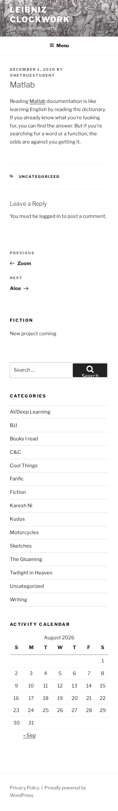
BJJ (13, 425)
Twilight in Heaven (31, 573)
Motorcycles (24, 532)
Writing (18, 600)
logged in (50, 216)
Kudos (17, 519)
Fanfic (17, 479)
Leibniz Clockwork (40, 14)
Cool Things (24, 466)
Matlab (38, 101)
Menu (62, 45)
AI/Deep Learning (30, 412)
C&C (15, 452)
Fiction (18, 492)
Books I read (24, 439)
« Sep (29, 735)
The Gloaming (26, 559)
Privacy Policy (24, 787)
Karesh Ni (21, 506)
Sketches (21, 546)
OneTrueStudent (32, 75)
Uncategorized (39, 176)
